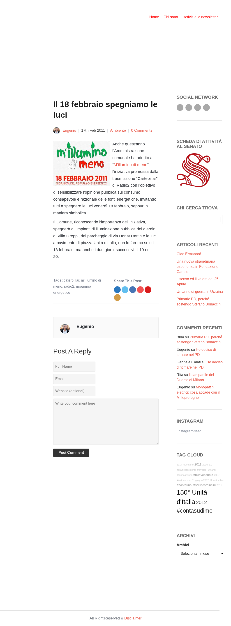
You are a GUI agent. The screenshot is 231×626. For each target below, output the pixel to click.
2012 (201, 502)
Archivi (183, 545)
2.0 (210, 464)
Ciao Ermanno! (189, 254)
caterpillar (71, 280)
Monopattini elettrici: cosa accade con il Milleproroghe (198, 392)
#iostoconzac (184, 480)
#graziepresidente (186, 469)
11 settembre (217, 480)
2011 (197, 464)
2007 (216, 475)
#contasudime (195, 510)
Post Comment (71, 452)
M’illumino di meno (130, 165)
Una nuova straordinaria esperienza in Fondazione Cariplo (197, 266)
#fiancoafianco (184, 475)
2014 (179, 464)
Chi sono (171, 17)
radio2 (69, 286)
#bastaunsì (184, 485)
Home (154, 17)
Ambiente (118, 130)
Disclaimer (132, 618)
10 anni (212, 469)
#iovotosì (202, 469)
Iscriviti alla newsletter (200, 17)
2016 (205, 464)
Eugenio (69, 130)
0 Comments (141, 130)
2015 (219, 485)
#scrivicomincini (204, 485)
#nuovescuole (203, 475)
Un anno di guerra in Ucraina (200, 292)
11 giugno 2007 (200, 480)
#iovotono (188, 464)
